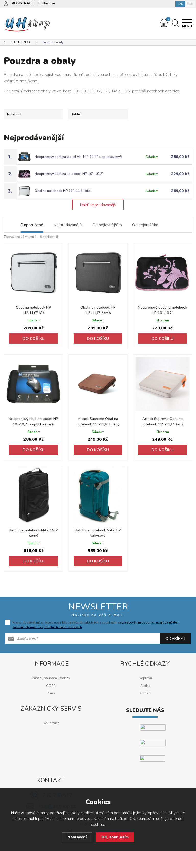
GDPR (51, 686)
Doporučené (32, 225)
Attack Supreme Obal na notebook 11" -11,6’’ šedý (162, 421)
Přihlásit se (46, 3)
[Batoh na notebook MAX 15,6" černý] (33, 495)
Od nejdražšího (145, 225)
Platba (145, 686)
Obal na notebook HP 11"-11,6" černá (98, 310)
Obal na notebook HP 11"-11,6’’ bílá (63, 191)
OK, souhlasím (115, 837)
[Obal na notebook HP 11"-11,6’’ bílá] (33, 272)
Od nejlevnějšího (107, 225)
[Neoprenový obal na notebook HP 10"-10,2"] (162, 272)
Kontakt (145, 693)
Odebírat (175, 638)
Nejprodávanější (67, 225)
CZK (180, 4)
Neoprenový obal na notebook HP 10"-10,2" (69, 174)
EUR (190, 4)
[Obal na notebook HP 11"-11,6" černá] (98, 272)
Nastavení (77, 837)
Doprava (145, 678)
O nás (51, 693)
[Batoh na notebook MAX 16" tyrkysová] (98, 495)
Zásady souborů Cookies (51, 678)
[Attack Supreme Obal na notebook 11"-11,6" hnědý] (98, 384)
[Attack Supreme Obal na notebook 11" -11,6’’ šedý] (162, 384)
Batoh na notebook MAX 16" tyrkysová (98, 533)
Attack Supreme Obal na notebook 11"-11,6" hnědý (98, 421)
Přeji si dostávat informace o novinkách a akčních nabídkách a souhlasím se (96, 624)
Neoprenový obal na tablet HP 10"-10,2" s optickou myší (78, 156)
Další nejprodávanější (98, 204)
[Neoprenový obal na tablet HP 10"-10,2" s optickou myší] (33, 384)
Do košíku (33, 338)
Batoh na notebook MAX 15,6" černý (33, 533)
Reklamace (51, 723)
